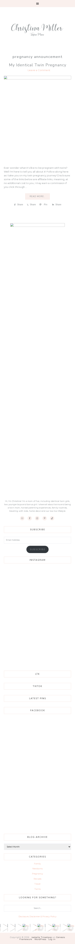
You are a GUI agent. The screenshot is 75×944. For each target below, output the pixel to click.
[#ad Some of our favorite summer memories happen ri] (41, 927)
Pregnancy (37, 873)
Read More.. (37, 196)
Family (37, 863)
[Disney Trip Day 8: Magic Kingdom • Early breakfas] (56, 927)
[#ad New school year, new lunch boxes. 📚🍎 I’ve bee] (3, 927)
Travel (37, 884)
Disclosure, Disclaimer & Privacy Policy (37, 916)
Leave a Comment (39, 70)
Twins (37, 889)
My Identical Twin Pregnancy (37, 65)
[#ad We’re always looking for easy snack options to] (11, 927)
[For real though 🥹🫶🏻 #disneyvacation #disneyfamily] (64, 927)
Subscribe (37, 549)
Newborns (37, 868)
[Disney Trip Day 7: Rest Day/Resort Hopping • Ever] (71, 927)
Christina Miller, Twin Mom (37, 27)
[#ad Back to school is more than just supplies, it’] (18, 927)
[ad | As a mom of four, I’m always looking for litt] (48, 927)
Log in (52, 939)
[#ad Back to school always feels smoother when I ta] (26, 927)
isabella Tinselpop (41, 937)
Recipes (37, 879)
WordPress (40, 939)
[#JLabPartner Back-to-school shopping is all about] (34, 927)
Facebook (37, 710)
